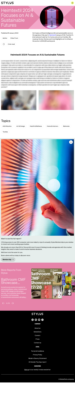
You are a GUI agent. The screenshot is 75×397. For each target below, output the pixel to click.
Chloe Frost (14, 38)
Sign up (26, 370)
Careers (37, 335)
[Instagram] (36, 320)
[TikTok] (42, 320)
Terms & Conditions (37, 351)
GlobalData (37, 332)
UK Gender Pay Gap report (37, 362)
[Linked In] (32, 320)
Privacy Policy (37, 355)
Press (38, 339)
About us (37, 328)
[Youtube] (39, 320)
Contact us (37, 343)
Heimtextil (52, 35)
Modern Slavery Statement (37, 358)
